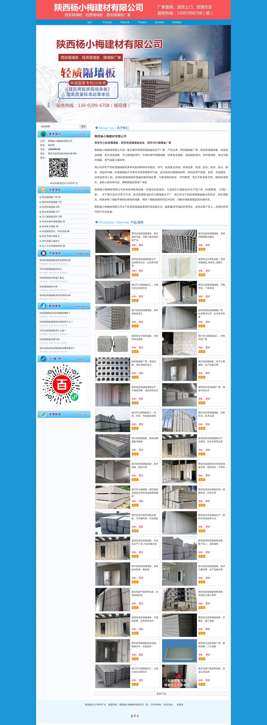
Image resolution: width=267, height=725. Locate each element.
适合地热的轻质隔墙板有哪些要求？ (57, 348)
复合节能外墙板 (49, 236)
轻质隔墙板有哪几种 (50, 339)
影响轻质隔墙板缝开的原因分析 (55, 260)
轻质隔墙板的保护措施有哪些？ (55, 312)
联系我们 (177, 22)
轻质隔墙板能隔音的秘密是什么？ (56, 321)
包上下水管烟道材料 (52, 245)
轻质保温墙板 (48, 206)
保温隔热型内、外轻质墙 (54, 231)
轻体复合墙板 (48, 226)
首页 (89, 22)
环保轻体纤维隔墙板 (52, 221)
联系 (135, 249)
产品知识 (142, 22)
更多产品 (161, 693)
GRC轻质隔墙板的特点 (51, 268)
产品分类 (124, 22)
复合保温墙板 (48, 211)
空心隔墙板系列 (49, 216)
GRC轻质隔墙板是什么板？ (53, 330)
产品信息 (107, 22)
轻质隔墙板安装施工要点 (52, 277)
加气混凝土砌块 (49, 240)
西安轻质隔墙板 (49, 201)
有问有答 (160, 22)
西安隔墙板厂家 (49, 197)
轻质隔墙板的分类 (48, 286)
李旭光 (180, 704)
